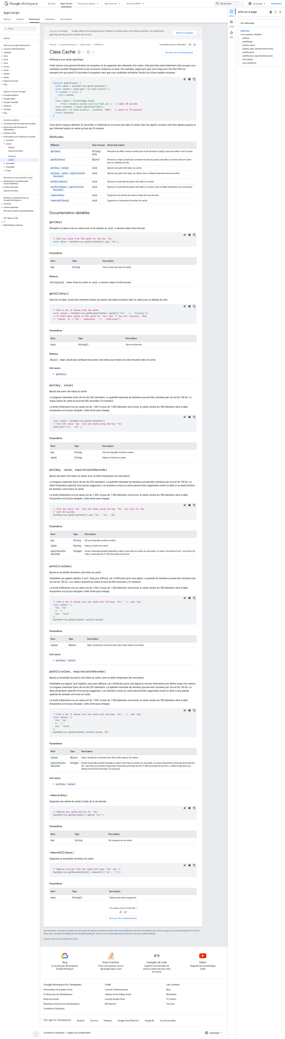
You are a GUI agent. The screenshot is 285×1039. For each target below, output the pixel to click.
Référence (34, 19)
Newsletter (171, 994)
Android (80, 1020)
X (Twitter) (171, 999)
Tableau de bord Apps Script (118, 994)
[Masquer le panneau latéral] (36, 1034)
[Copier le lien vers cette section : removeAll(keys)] (78, 852)
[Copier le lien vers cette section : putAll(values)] (76, 566)
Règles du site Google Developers (80, 933)
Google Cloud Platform (128, 1020)
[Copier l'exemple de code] (194, 79)
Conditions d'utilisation (54, 1008)
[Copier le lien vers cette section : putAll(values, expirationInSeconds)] (109, 671)
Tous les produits (86, 3)
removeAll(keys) (60, 200)
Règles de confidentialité (78, 1033)
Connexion (276, 3)
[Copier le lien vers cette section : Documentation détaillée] (92, 213)
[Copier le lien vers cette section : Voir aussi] (63, 368)
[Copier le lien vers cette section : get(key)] (66, 222)
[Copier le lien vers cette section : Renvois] (61, 276)
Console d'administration (116, 989)
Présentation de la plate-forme (57, 989)
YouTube (170, 1004)
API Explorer (110, 1004)
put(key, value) (60, 167)
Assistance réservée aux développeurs (61, 1004)
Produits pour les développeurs (57, 994)
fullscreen (275, 12)
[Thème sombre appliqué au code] (189, 79)
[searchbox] (20, 28)
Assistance (66, 19)
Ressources (111, 3)
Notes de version (51, 999)
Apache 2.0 (187, 931)
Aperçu (7, 19)
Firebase (108, 1020)
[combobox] (229, 3)
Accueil (51, 3)
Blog (168, 989)
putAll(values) (59, 181)
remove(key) (57, 195)
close (280, 12)
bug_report (271, 12)
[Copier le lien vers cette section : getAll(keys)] (72, 294)
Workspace (29, 4)
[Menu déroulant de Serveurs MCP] (144, 3)
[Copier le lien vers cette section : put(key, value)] (77, 385)
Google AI (149, 1020)
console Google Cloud (115, 999)
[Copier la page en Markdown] (88, 52)
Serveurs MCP (134, 3)
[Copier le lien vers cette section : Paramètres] (65, 253)
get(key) (56, 151)
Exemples (50, 19)
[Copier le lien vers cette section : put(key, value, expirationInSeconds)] (111, 470)
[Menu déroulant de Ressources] (120, 3)
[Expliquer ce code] (184, 79)
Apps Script (66, 3)
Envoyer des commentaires (179, 52)
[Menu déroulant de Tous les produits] (98, 3)
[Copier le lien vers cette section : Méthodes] (66, 137)
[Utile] (190, 44)
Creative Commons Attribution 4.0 (121, 931)
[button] (19, 49)
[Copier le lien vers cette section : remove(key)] (71, 795)
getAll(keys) (58, 159)
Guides (20, 19)
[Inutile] (194, 44)
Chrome (94, 1020)
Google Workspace (68, 44)
